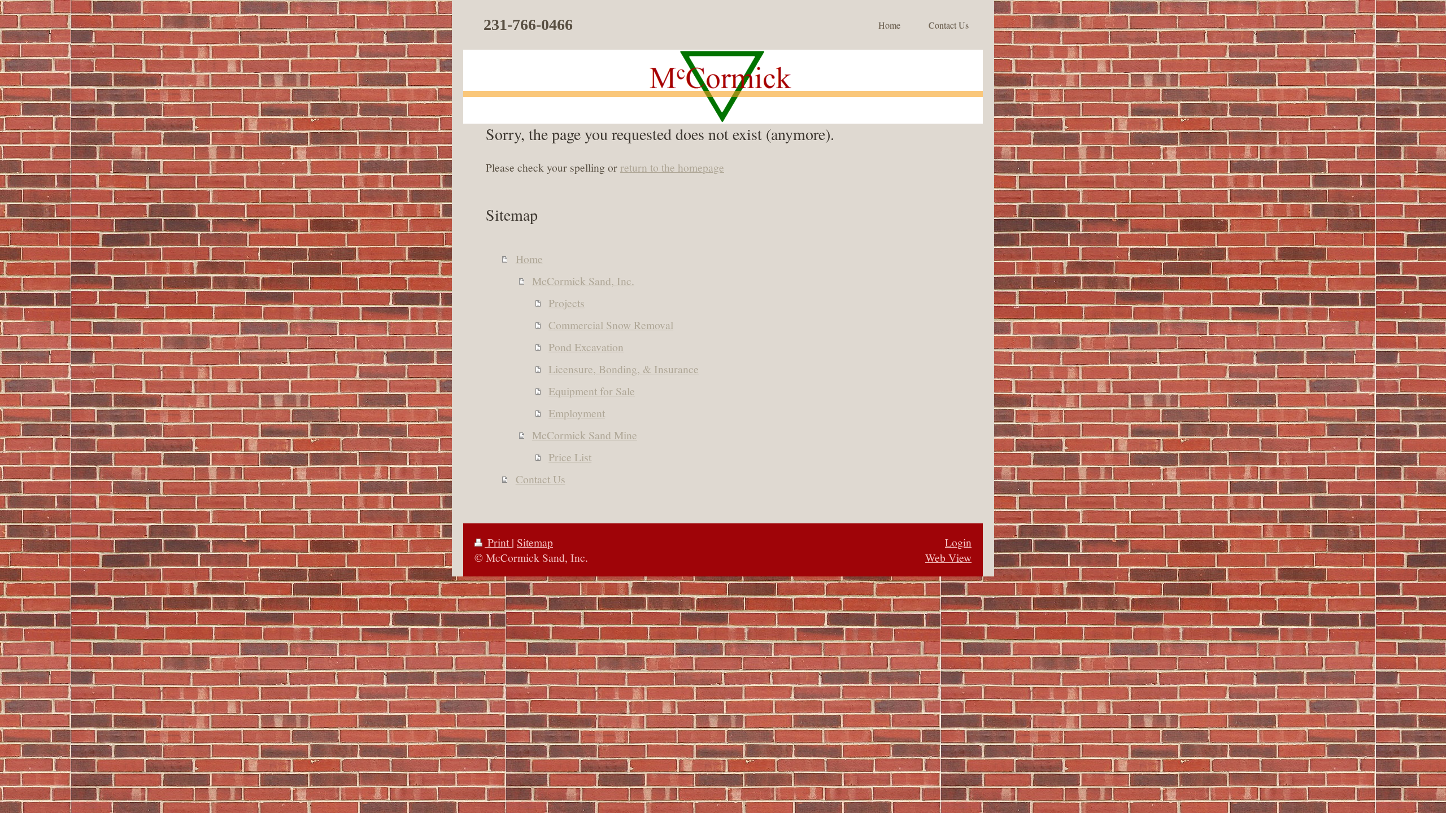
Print (498, 542)
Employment (576, 412)
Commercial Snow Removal (610, 324)
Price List (569, 456)
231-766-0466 (528, 24)
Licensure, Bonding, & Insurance (623, 368)
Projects (566, 302)
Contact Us (540, 478)
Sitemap (535, 542)
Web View (948, 557)
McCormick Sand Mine (584, 434)
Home (529, 258)
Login (958, 542)
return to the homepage (672, 167)
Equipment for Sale (591, 390)
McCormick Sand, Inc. (583, 280)
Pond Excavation (586, 346)
